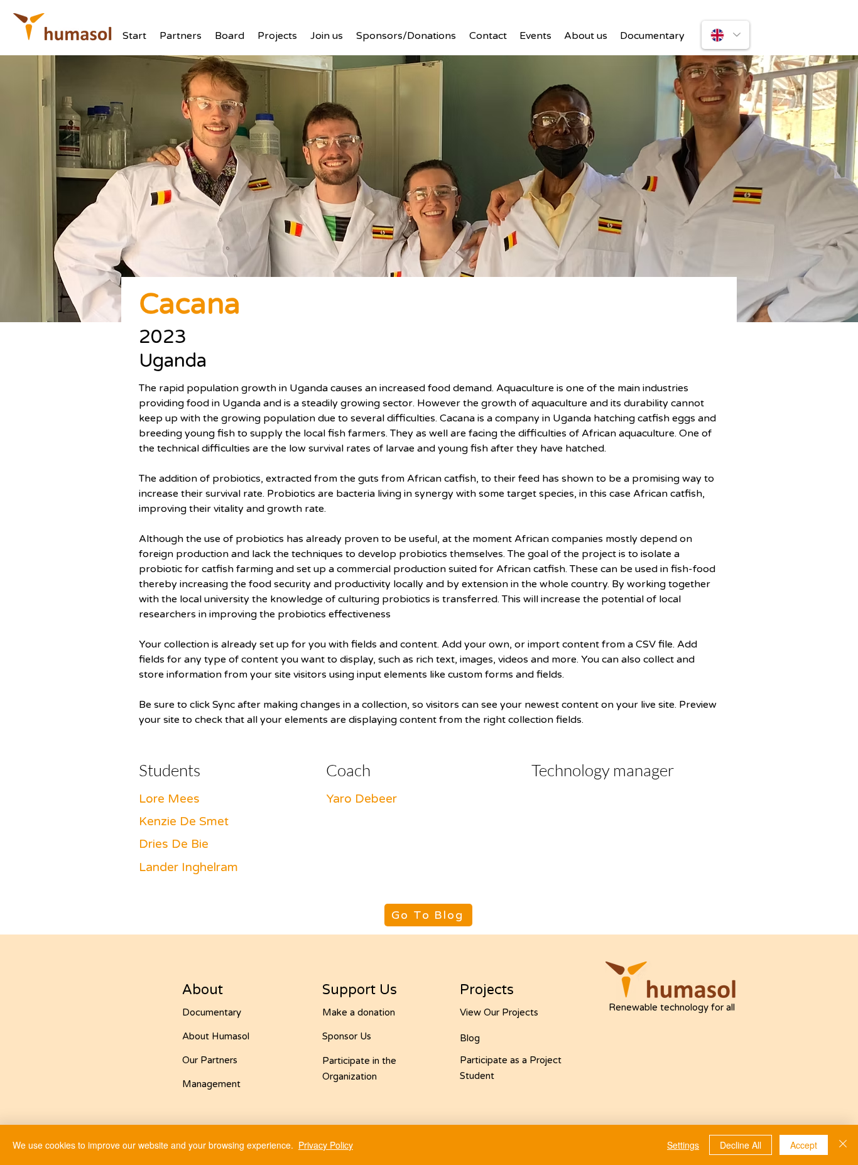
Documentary (211, 1012)
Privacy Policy (325, 1145)
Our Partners (209, 1060)
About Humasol (215, 1036)
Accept (803, 1145)
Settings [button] (683, 1145)
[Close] (842, 1145)
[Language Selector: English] (725, 35)
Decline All (740, 1145)
